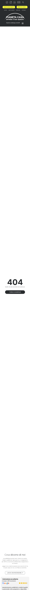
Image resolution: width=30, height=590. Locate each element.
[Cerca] (23, 2)
